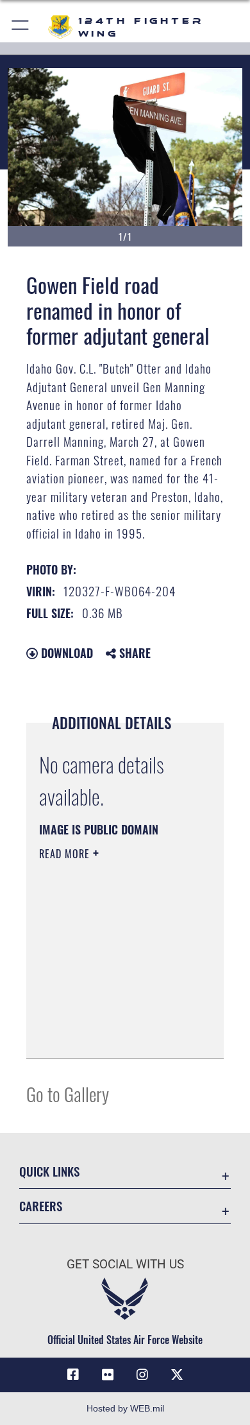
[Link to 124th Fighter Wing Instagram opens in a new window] (142, 1375)
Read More (66, 853)
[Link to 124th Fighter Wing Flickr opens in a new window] (107, 1375)
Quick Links (49, 1171)
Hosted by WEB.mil (125, 1408)
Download (65, 652)
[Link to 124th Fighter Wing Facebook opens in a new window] (73, 1375)
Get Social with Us (125, 1264)
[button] (21, 27)
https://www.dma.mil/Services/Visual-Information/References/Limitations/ (117, 1034)
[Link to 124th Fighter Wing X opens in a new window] (177, 1375)
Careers (40, 1205)
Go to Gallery (67, 1093)
